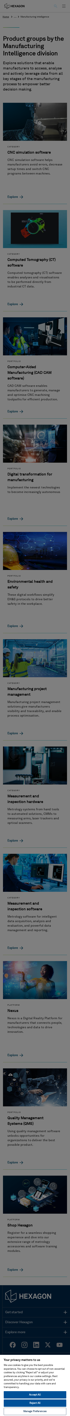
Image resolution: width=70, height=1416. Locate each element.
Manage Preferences (35, 1411)
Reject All (35, 1403)
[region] (35, 1385)
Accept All (35, 1395)
